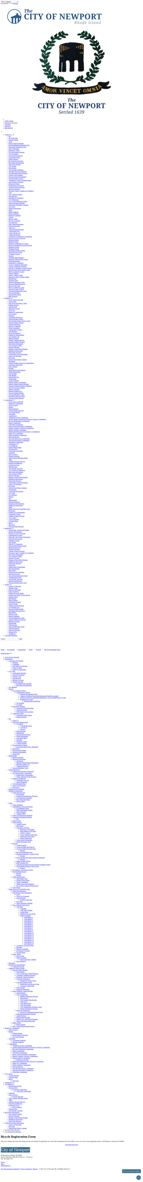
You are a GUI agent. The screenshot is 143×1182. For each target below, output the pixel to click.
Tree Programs (20, 952)
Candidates (15, 664)
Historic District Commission (17, 382)
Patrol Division (17, 822)
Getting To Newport (15, 586)
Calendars (8, 124)
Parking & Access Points (16, 593)
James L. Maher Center (16, 275)
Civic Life (12, 310)
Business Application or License (18, 243)
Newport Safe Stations (19, 750)
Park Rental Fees (14, 377)
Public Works (16, 954)
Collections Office (18, 713)
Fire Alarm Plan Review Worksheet (27, 747)
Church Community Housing (17, 266)
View (10, 193)
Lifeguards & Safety (15, 602)
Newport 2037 (13, 449)
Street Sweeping (21, 958)
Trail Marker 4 (28, 922)
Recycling (12, 358)
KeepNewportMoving (15, 463)
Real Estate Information (16, 344)
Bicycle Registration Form (52, 650)
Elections (11, 316)
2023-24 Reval (13, 454)
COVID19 (19, 724)
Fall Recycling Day (26, 900)
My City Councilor (14, 221)
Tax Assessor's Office (15, 345)
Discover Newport (14, 226)
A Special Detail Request (16, 229)
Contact (11, 217)
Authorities (12, 414)
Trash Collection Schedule (24, 903)
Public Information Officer (24, 810)
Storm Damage (21, 731)
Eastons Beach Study (15, 447)
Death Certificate (14, 214)
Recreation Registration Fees (17, 147)
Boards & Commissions (16, 312)
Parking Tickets (13, 140)
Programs (19, 947)
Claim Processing (21, 710)
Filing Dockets (20, 1024)
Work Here (12, 565)
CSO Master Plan (25, 1003)
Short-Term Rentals (15, 164)
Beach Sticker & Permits (16, 143)
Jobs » (3, 1164)
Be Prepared (20, 794)
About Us (15, 720)
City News (12, 207)
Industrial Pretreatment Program (26, 1014)
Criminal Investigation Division (22, 817)
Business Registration (15, 532)
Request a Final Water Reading (18, 349)
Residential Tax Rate (26, 699)
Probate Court (16, 676)
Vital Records (13, 307)
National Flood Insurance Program (27, 796)
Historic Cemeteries (22, 949)
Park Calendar (13, 366)
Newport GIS (13, 196)
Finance (11, 497)
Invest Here (12, 570)
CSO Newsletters (25, 1005)
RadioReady (20, 733)
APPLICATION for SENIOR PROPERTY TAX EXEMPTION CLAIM (43, 698)
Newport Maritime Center (16, 395)
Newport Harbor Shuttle (16, 393)
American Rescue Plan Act (17, 461)
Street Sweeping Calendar (28, 959)
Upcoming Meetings (11, 635)
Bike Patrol (19, 826)
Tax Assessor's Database (16, 170)
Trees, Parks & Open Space (20, 905)
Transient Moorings (22, 766)
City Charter (12, 166)
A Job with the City (15, 233)
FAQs (18, 894)
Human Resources (14, 502)
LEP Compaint (17, 1107)
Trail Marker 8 (28, 930)
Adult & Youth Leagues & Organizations (21, 363)
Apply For (12, 228)
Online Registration (15, 372)
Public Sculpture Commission (18, 435)
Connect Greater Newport (17, 187)
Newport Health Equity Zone (18, 291)
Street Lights (20, 956)
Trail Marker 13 (29, 938)
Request (11, 256)
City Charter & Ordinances (17, 470)
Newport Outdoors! (15, 333)
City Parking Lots (14, 337)
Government (9, 400)
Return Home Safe (26, 838)
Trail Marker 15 (29, 942)
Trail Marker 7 (28, 928)
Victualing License (14, 254)
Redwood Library (14, 184)
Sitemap (35, 1169)
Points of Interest (14, 591)
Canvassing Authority (19, 1040)
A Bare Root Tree (14, 231)
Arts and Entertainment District (18, 576)
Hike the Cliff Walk (15, 590)
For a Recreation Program (16, 152)
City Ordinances (14, 200)
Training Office (21, 814)
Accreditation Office (22, 808)
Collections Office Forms (24, 715)
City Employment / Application (22, 773)
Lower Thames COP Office (28, 835)
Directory (8, 126)
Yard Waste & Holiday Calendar (18, 205)
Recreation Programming (16, 163)
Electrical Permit (14, 240)
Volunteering (12, 379)
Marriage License (14, 247)
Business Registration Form (28, 694)
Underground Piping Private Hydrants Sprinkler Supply (33, 864)
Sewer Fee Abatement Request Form (31, 1012)
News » (3, 1162)
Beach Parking (13, 600)
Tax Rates (19, 705)
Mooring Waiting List (15, 391)
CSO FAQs (23, 1002)
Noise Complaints (14, 328)
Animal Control (21, 824)
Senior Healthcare (21, 782)
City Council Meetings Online (18, 201)
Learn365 (11, 453)
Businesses (8, 528)
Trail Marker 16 (29, 944)
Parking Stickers (14, 305)
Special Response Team (23, 842)
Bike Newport (13, 296)
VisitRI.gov (12, 634)
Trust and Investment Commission (19, 440)
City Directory (13, 222)
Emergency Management (20, 722)
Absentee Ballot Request (16, 258)
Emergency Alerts (14, 150)
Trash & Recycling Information (18, 354)
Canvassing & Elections (16, 491)
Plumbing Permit (14, 249)
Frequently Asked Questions (25, 977)
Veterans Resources (15, 324)
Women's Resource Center (17, 282)
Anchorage (19, 761)
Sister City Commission (16, 433)
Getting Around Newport (16, 605)
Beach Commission (15, 423)
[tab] (71, 653)
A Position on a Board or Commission (20, 236)
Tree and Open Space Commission (19, 439)
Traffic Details (9, 121)
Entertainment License (15, 535)
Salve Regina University (16, 182)
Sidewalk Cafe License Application (19, 537)
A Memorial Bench (14, 235)
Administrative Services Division (22, 806)
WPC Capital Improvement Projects (23, 1026)
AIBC (10, 460)
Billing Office (16, 1023)
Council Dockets (14, 519)
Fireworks (12, 525)
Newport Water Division (16, 398)
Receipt (22, 850)
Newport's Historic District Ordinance (20, 386)
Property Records (14, 347)
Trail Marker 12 (29, 937)
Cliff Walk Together (26, 910)
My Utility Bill (13, 138)
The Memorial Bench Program (18, 173)
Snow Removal (21, 961)
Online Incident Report (23, 861)
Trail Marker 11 (29, 935)
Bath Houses (12, 598)
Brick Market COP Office (28, 831)
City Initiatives (13, 446)
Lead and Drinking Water (24, 982)
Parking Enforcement (22, 880)
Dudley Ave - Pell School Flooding (27, 1019)
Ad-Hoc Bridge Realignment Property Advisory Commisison (27, 419)
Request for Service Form (28, 980)
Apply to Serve (13, 405)
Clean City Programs (15, 356)
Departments (12, 489)
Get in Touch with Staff (16, 300)
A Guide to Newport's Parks (25, 945)
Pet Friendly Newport (23, 951)
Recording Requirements (24, 685)
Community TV (13, 444)
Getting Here (24, 912)
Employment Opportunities (17, 567)
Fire (10, 498)
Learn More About (14, 157)
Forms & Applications (19, 669)
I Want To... (9, 135)
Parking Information (15, 208)
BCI (17, 819)
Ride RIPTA (12, 613)
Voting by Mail (17, 668)
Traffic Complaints (22, 882)
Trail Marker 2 (28, 919)
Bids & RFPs (9, 128)
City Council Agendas (15, 194)
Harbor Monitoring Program (29, 1009)
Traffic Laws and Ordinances (25, 884)
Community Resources (16, 317)
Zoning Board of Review (16, 410)
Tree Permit (12, 542)
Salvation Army (13, 280)
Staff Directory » (6, 1165)
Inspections (15, 749)
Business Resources (15, 547)
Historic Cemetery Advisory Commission (21, 428)
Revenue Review (14, 437)
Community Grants (14, 514)
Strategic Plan (13, 467)
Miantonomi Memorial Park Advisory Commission (24, 431)
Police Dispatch (21, 812)
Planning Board (13, 409)
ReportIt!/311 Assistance (16, 198)
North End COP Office (27, 836)
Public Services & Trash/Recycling (19, 509)
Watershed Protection (22, 989)
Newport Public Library (16, 178)
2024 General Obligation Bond (18, 458)
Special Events (13, 604)
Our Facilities (13, 374)
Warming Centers (21, 741)
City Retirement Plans (19, 784)
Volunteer (19, 740)
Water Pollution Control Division (22, 991)
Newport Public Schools (16, 323)
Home (3, 650)
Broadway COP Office (27, 829)
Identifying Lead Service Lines (29, 984)
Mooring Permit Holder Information (27, 763)
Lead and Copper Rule (27, 986)
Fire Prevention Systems (19, 745)
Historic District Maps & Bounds (19, 384)
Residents (8, 298)
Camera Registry (21, 845)
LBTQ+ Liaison (25, 833)
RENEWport (13, 279)
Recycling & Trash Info (16, 161)
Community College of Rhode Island (20, 180)
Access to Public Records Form (26, 849)
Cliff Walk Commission (16, 424)
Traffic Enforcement (18, 877)
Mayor (11, 523)
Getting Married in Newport (17, 620)
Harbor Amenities (14, 389)
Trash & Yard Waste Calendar (18, 359)
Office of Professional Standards (22, 815)
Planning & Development (16, 504)
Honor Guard (16, 821)
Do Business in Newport (16, 185)
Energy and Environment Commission (20, 426)
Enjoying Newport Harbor (17, 388)
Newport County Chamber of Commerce (21, 191)
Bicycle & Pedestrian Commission (19, 421)
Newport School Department (17, 177)
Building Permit (13, 242)
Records (38, 650)
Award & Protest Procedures (25, 708)
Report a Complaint (15, 326)
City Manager (13, 495)
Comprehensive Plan (15, 577)
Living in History (14, 381)
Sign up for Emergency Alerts (18, 303)
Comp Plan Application (16, 451)
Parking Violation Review (17, 340)
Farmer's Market (14, 273)
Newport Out (13, 632)
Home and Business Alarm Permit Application (30, 857)
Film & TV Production (16, 544)
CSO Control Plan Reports (28, 1000)
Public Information (14, 261)
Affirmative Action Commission (18, 417)
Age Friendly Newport (16, 468)
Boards (11, 407)
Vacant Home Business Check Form (27, 866)
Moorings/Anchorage (19, 759)
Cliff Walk (19, 907)
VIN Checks (16, 887)
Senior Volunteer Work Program (26, 777)
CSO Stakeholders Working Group (31, 1007)
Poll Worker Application (19, 666)
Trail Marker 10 (29, 933)
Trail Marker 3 (28, 921)
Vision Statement (17, 805)
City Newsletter (13, 154)
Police (10, 507)
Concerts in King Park (15, 365)
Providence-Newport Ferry (17, 396)
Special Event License (15, 252)
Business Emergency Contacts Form (27, 854)
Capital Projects (21, 1016)
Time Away (16, 787)
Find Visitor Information (16, 224)
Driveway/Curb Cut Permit (17, 238)
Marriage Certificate (15, 215)
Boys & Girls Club (14, 286)
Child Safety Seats (22, 879)
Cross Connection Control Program (27, 973)
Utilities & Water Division (17, 516)
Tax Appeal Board (14, 412)
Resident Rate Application (32, 701)
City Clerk (12, 493)
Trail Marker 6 (28, 926)
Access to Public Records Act (25, 847)
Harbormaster (13, 500)
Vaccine (22, 729)
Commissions (13, 416)
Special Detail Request (19, 872)
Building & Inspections (16, 351)
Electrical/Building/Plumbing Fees (19, 145)
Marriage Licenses (14, 308)
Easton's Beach (13, 159)
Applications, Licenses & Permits (19, 530)
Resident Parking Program (17, 342)
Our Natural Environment (24, 798)
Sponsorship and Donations (17, 370)
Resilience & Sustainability (17, 512)
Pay (10, 136)
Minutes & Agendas (22, 1060)
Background (24, 998)
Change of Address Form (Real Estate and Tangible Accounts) (39, 696)
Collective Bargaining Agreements (23, 771)
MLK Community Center (16, 272)
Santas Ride (16, 754)
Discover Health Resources (17, 284)
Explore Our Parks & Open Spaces (19, 595)
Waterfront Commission (16, 442)
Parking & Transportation (16, 335)
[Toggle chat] (138, 1177)
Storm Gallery (20, 801)
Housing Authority (18, 1042)
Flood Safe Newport (15, 352)
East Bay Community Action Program (20, 268)
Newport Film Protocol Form (17, 546)
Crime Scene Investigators (24, 840)
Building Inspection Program (29, 996)
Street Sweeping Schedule (17, 203)
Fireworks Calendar (18, 675)
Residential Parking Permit (17, 250)
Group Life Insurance (19, 785)
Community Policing (22, 828)
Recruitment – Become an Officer (22, 870)
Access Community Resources (18, 265)
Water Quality (20, 987)
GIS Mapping (13, 331)
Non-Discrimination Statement (10, 1169)
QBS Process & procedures (24, 712)
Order (10, 210)
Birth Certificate (13, 212)
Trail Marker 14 (29, 940)
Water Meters (20, 972)
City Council (12, 314)
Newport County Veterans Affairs (19, 277)
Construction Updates (15, 330)
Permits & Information (19, 752)
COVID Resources (26, 726)
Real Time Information (23, 799)
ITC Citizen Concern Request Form (27, 886)
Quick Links (12, 301)
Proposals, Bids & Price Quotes (18, 259)
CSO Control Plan (22, 995)
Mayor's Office (13, 219)
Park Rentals (12, 168)
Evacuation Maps (21, 738)
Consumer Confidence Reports (25, 975)
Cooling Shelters (21, 743)
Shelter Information (22, 736)
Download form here (71, 1144)
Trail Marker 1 (28, 917)
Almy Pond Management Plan (25, 1021)
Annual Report (20, 993)
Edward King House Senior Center (19, 270)
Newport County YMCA (16, 289)
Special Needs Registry (16, 156)
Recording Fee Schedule (23, 683)
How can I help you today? (131, 1171)
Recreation (12, 361)
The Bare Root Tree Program (17, 171)
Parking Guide (13, 588)
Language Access (14, 465)
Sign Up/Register (14, 149)
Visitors (7, 584)
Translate (15, 3)
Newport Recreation (15, 294)
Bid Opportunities (14, 569)
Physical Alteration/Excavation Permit (20, 245)
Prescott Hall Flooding (23, 1017)
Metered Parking (14, 338)
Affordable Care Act (22, 780)
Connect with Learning (16, 175)
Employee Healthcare (19, 778)
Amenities (23, 908)
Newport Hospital (14, 293)
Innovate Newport (14, 189)
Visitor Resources (14, 628)
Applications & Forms (19, 673)
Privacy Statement (26, 1169)
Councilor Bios (13, 521)
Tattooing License (14, 540)
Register (11, 368)
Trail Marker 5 (28, 924)
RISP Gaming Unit (22, 863)
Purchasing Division (18, 706)
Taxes (10, 142)
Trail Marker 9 (28, 931)
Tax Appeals (20, 703)
